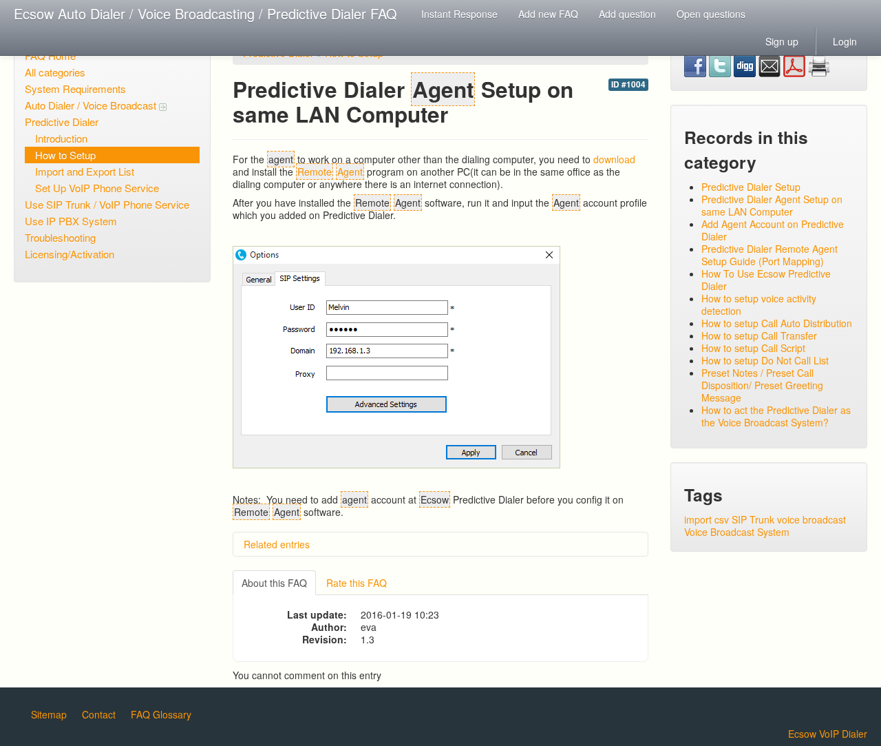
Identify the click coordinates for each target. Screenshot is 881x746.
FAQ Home (50, 55)
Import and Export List (84, 171)
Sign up (781, 41)
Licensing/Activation (69, 254)
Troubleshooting (60, 237)
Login (845, 41)
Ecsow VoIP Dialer (827, 733)
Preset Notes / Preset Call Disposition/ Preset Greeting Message (762, 385)
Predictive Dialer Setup (750, 187)
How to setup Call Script (753, 348)
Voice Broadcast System (736, 532)
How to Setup (65, 154)
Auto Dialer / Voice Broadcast (92, 105)
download (614, 159)
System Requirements (75, 88)
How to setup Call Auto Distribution (776, 323)
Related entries (277, 544)
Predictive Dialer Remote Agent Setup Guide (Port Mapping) (769, 255)
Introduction (61, 138)
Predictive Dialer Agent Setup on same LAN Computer (771, 205)
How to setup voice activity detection (758, 304)
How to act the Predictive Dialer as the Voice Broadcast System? (776, 416)
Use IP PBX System (71, 221)
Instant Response (459, 14)
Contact (99, 714)
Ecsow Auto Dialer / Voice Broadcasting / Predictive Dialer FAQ (205, 13)
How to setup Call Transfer (759, 335)
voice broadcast (811, 519)
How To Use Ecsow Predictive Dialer (766, 280)
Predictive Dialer (61, 121)
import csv (706, 519)
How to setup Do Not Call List (765, 360)
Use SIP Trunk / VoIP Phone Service (107, 204)
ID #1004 (628, 84)
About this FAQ (274, 583)
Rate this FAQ (356, 583)
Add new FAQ (548, 14)
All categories (55, 72)
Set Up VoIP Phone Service (97, 187)
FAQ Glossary (161, 714)
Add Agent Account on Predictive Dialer (772, 230)
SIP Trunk (753, 519)
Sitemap (49, 714)
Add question (627, 14)
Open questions (711, 14)
